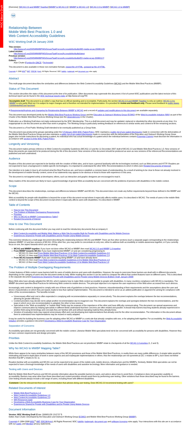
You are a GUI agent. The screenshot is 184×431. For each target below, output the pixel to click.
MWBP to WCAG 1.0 (79, 7)
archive (31, 105)
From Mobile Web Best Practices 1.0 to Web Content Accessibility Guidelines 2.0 (74, 253)
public (19, 424)
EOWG (82, 417)
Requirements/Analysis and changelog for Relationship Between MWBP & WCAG (47, 110)
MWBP (132, 417)
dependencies (73, 117)
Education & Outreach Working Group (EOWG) (114, 115)
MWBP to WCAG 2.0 (59, 7)
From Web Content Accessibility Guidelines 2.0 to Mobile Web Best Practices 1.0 (74, 260)
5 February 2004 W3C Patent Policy (78, 132)
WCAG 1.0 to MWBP (120, 7)
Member (29, 424)
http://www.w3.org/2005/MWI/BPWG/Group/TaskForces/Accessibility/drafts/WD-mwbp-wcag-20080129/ (59, 49)
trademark (71, 71)
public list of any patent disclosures (126, 132)
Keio (39, 71)
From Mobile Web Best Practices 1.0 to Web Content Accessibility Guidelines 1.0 (74, 255)
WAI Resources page (23, 400)
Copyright (12, 71)
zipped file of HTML (74, 67)
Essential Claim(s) (145, 136)
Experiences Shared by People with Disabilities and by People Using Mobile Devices (51, 236)
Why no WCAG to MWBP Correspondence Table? (36, 217)
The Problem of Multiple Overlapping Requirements (36, 212)
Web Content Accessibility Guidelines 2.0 (32, 397)
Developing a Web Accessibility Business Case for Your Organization (75, 321)
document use (83, 71)
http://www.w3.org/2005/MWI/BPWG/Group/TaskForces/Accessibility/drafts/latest (49, 54)
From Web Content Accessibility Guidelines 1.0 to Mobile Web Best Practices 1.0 (73, 262)
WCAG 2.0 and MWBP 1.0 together (105, 249)
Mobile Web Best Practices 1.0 (27, 393)
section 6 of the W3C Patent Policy (39, 139)
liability (63, 71)
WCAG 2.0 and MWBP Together (34, 7)
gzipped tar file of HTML (94, 67)
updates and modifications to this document (117, 110)
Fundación (33, 63)
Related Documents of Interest (156, 166)
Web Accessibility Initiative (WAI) (155, 115)
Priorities (18, 214)
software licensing (119, 421)
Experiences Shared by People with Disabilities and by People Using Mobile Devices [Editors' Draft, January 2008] (82, 277)
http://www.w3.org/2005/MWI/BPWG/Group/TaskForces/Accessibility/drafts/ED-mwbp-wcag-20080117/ (59, 58)
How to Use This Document (26, 210)
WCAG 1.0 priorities (139, 343)
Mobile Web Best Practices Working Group (67, 115)
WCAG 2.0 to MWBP (99, 7)
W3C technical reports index (52, 96)
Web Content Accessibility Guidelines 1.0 (32, 395)
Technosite (48, 63)
